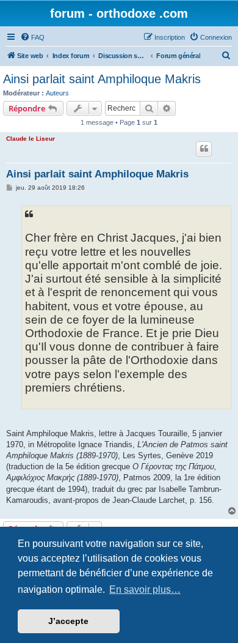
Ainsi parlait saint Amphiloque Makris (102, 79)
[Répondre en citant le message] (204, 148)
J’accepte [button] (68, 621)
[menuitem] (32, 37)
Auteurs (57, 93)
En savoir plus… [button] (145, 589)
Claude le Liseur (30, 138)
